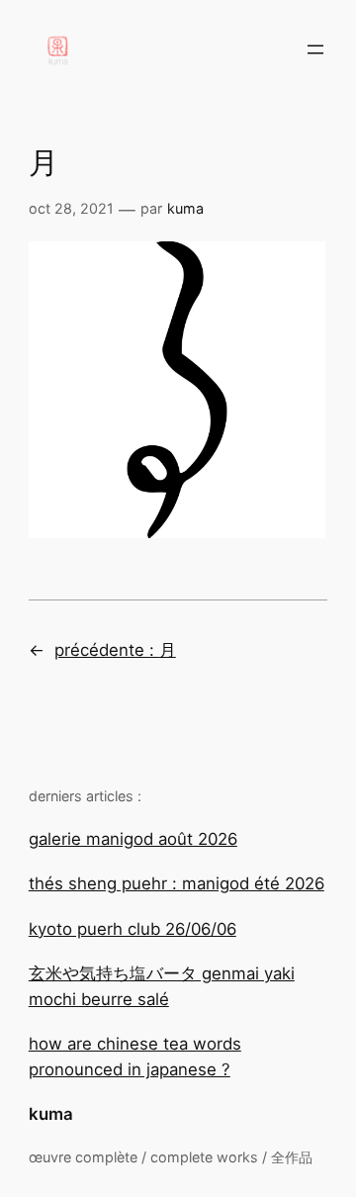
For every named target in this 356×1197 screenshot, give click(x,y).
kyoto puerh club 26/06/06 (132, 929)
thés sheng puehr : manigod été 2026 (176, 883)
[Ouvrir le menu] (315, 49)
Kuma (185, 208)
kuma (51, 1114)
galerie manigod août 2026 (133, 839)
